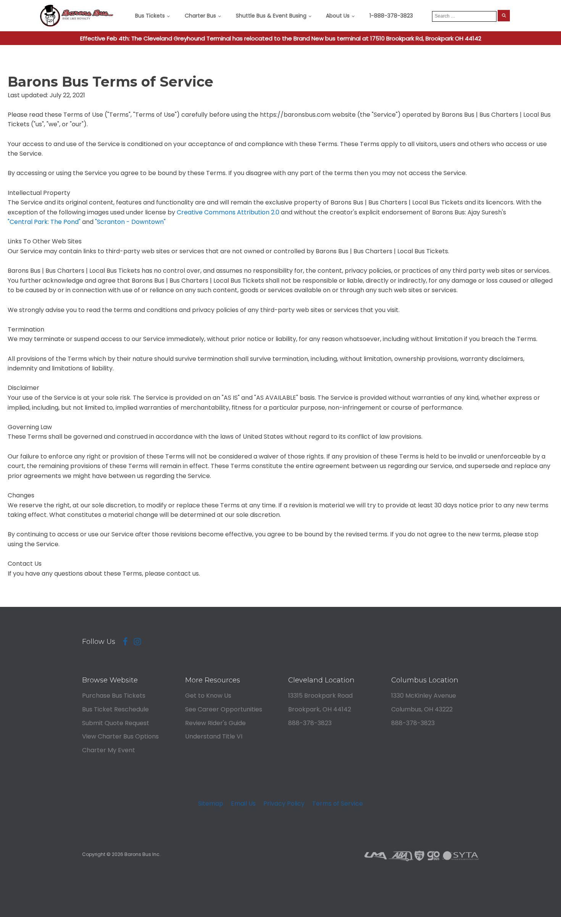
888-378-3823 (310, 723)
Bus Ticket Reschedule (115, 709)
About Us (338, 15)
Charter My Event (108, 750)
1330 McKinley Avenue (423, 695)
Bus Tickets (150, 15)
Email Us (243, 803)
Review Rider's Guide (215, 723)
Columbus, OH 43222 (422, 709)
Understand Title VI (213, 736)
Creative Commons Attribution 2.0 (228, 212)
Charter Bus (200, 15)
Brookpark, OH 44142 (319, 709)
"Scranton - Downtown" (130, 221)
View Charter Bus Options (120, 736)
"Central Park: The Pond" (44, 221)
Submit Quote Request (115, 723)
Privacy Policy (284, 803)
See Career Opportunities (223, 709)
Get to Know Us (208, 695)
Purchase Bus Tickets (113, 695)
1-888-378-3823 (391, 15)
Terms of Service (337, 803)
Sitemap (210, 803)
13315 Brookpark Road (320, 695)
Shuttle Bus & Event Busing (271, 15)
